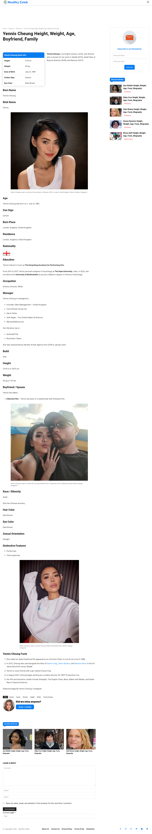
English (32, 697)
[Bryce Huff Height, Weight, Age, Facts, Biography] (116, 136)
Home (5, 29)
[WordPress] (147, 829)
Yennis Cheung (48, 697)
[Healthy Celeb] (15, 2)
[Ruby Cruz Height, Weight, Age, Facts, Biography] (49, 739)
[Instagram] (126, 829)
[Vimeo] (136, 829)
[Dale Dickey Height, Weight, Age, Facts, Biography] (81, 739)
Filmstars (19, 29)
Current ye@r (9, 812)
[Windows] (142, 829)
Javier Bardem (64, 663)
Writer (39, 697)
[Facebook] (120, 829)
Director (25, 697)
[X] (131, 829)
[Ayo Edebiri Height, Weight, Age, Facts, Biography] (17, 739)
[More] (83, 46)
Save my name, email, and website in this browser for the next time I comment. (39, 803)
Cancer (18, 697)
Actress (11, 697)
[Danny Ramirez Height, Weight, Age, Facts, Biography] (116, 124)
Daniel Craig (52, 663)
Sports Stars (128, 139)
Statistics (11, 29)
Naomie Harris (81, 663)
